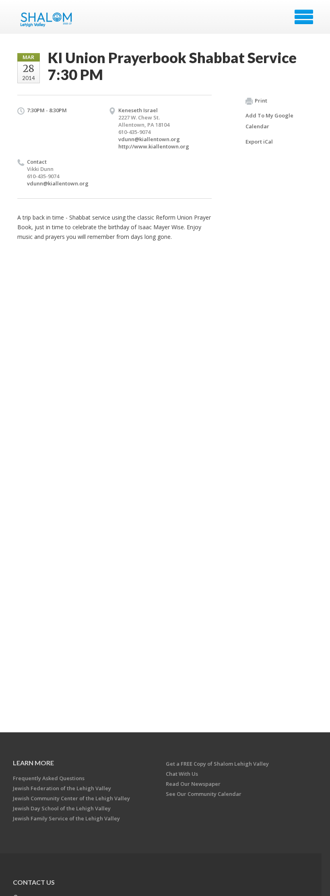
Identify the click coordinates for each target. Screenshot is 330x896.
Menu (304, 17)
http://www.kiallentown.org (153, 146)
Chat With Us (182, 773)
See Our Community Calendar (203, 793)
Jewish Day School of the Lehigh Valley (62, 808)
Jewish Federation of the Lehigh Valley (62, 788)
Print (261, 100)
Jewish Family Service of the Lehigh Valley (66, 818)
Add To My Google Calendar (269, 121)
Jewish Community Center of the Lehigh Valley (71, 798)
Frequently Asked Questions (49, 778)
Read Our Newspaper (193, 783)
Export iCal (259, 141)
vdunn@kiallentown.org (149, 139)
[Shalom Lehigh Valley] (48, 20)
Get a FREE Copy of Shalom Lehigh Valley (217, 763)
